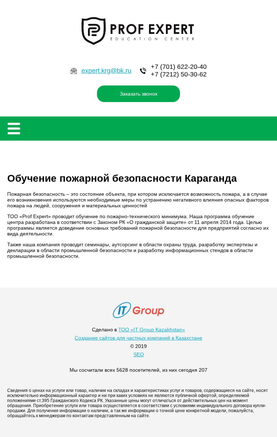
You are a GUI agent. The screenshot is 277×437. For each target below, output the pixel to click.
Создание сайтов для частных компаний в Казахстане (138, 338)
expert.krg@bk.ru (106, 70)
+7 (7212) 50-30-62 (179, 74)
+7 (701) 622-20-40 (179, 66)
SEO (138, 354)
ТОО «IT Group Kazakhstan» (151, 329)
